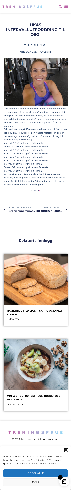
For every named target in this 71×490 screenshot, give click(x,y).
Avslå (36, 482)
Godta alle (35, 473)
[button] (66, 450)
